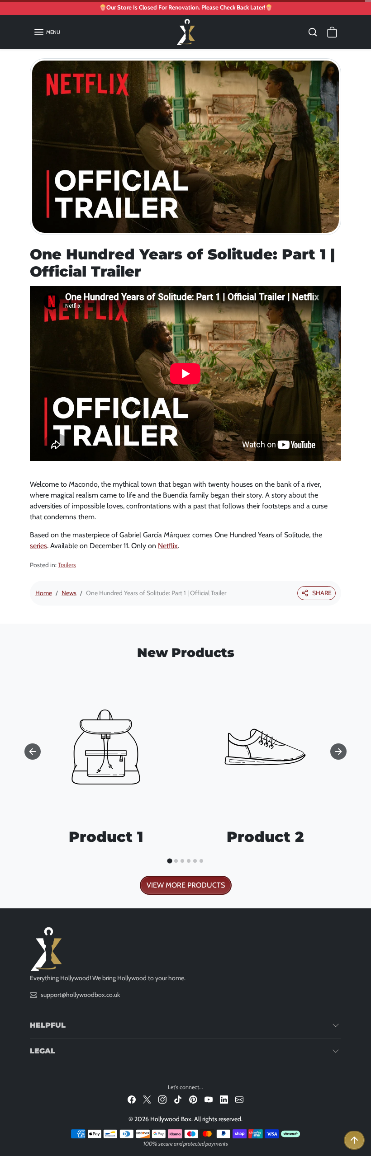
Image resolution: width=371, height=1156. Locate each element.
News (69, 593)
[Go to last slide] (32, 751)
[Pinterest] (193, 1098)
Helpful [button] (48, 1025)
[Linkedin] (224, 1098)
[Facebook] (131, 1098)
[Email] (239, 1098)
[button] (47, 32)
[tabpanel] (185, 780)
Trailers (67, 565)
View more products (186, 885)
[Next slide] (338, 751)
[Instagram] (162, 1098)
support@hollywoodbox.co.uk (80, 995)
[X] (147, 1098)
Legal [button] (42, 1051)
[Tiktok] (178, 1098)
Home (43, 593)
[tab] (169, 860)
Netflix (168, 545)
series (38, 545)
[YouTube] (208, 1098)
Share (322, 593)
